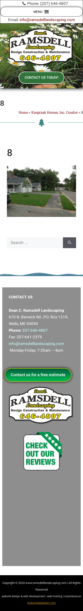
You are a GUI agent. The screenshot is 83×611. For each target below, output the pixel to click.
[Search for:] (35, 242)
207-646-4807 (35, 330)
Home (23, 112)
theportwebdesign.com (41, 603)
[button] (37, 11)
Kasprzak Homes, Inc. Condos (54, 112)
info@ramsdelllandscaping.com (47, 19)
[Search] (69, 242)
